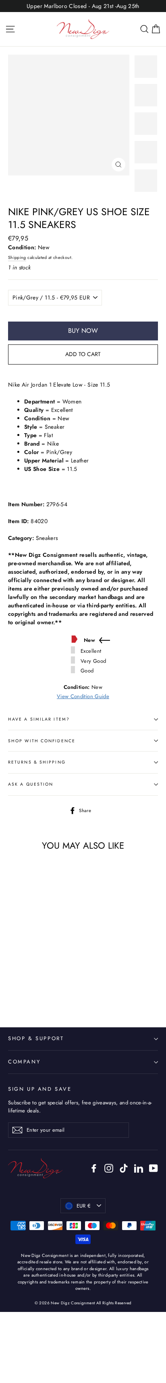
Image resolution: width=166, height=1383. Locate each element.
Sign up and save (40, 1089)
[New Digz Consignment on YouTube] (153, 1168)
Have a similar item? (39, 719)
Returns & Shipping (37, 762)
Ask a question (30, 784)
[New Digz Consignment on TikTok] (123, 1168)
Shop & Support (36, 1038)
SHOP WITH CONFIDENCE (41, 741)
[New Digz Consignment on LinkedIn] (138, 1168)
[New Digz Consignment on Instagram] (108, 1168)
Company (24, 1061)
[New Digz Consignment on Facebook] (93, 1168)
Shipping (17, 258)
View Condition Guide (83, 696)
